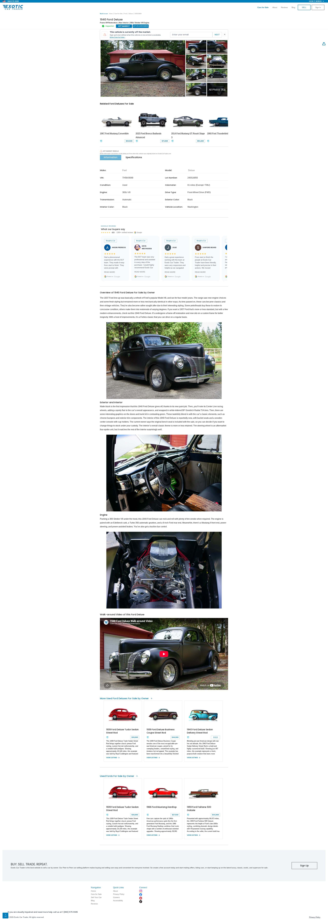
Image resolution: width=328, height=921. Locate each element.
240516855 (138, 13)
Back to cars (104, 13)
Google (117, 277)
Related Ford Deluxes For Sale (117, 103)
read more (109, 272)
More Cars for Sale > (117, 37)
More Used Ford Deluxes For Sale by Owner (124, 698)
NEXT (217, 34)
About (274, 7)
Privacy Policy (314, 917)
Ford (125, 13)
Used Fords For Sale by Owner (117, 776)
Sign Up (304, 865)
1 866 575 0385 (13, 1)
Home (111, 13)
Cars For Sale (118, 13)
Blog (293, 7)
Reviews (284, 7)
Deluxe (131, 13)
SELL (304, 7)
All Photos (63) (217, 89)
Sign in (318, 7)
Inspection (110, 26)
